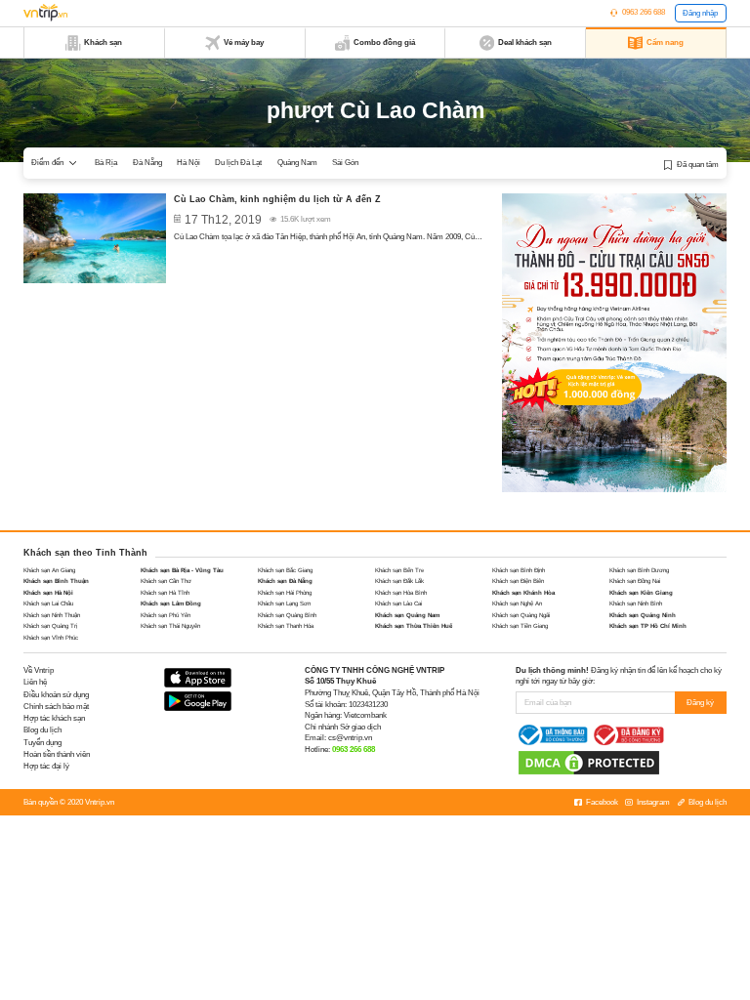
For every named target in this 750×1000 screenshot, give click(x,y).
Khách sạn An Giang (49, 569)
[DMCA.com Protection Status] (589, 762)
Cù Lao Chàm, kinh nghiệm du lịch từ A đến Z (277, 199)
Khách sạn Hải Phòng (285, 592)
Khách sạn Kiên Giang (641, 592)
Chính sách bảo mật (56, 706)
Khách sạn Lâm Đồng (171, 603)
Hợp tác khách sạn (54, 718)
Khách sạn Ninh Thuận (51, 614)
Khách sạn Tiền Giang (520, 625)
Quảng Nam (297, 162)
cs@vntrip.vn (350, 737)
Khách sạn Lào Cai (398, 603)
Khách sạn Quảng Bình (287, 614)
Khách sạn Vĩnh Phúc (50, 637)
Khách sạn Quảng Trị (50, 625)
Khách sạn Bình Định (518, 569)
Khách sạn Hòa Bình (401, 592)
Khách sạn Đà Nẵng (285, 580)
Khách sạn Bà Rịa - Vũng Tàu (182, 569)
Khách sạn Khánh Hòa (523, 592)
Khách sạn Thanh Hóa (285, 625)
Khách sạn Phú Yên (165, 614)
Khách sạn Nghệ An (517, 603)
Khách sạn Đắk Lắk (399, 580)
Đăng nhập (700, 13)
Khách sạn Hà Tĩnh (165, 592)
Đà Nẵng (147, 162)
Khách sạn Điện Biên (518, 580)
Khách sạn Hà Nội (48, 592)
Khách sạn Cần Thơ (166, 580)
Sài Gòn (345, 162)
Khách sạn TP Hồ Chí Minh (648, 625)
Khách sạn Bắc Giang (285, 569)
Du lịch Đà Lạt (238, 162)
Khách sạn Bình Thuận (56, 580)
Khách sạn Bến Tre (399, 569)
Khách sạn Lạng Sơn (284, 603)
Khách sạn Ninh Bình (635, 603)
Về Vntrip (38, 670)
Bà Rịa (106, 162)
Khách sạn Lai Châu (48, 603)
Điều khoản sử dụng (56, 694)
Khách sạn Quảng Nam (407, 614)
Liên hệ (35, 682)
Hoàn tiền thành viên (56, 754)
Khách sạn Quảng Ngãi (521, 614)
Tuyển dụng (42, 742)
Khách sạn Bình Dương (639, 569)
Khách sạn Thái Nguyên (170, 625)
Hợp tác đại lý (46, 766)
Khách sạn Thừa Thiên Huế (413, 625)
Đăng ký (700, 702)
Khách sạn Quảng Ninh (642, 614)
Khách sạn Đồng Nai (634, 580)
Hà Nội (188, 162)
